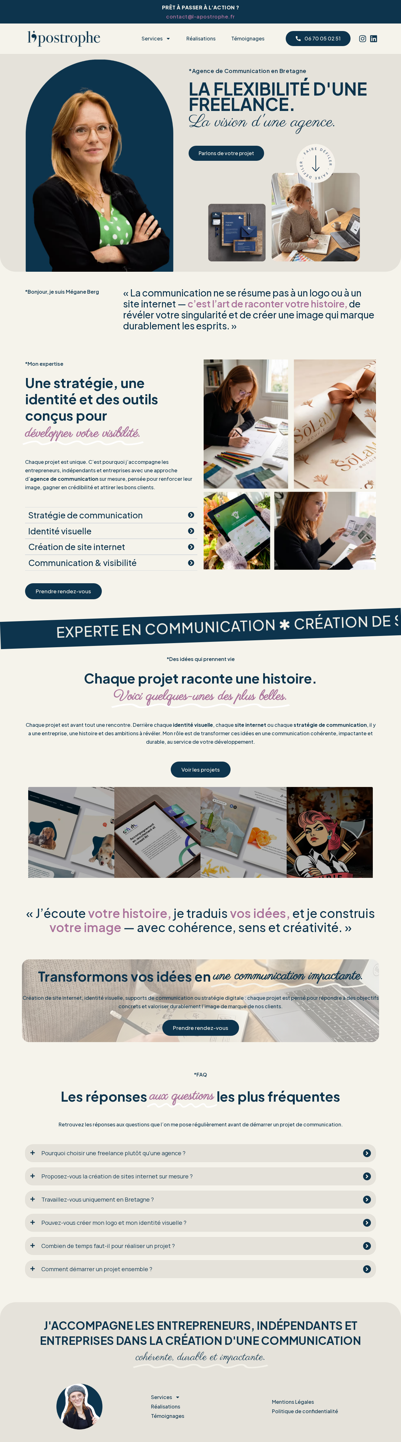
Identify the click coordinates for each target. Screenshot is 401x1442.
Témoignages (247, 38)
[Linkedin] (373, 38)
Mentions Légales (293, 1401)
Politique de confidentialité (305, 1411)
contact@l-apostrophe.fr (200, 16)
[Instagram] (362, 38)
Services (152, 38)
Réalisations (201, 38)
